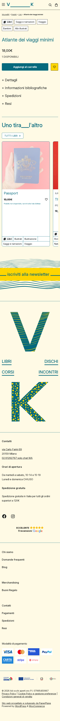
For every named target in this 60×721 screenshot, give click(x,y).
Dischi (51, 361)
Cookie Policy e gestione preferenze (37, 693)
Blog (4, 567)
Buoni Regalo (9, 590)
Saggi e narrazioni (25, 22)
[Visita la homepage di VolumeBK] (20, 5)
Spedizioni (13, 96)
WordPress (20, 706)
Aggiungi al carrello (25, 66)
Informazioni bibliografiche (26, 88)
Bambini (7, 28)
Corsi (8, 372)
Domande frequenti (13, 559)
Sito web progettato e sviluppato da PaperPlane (26, 703)
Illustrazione (30, 239)
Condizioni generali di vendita (17, 696)
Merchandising (10, 582)
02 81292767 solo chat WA (17, 458)
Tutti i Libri (11, 135)
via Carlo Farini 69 (12, 449)
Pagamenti (8, 613)
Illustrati (18, 239)
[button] (54, 67)
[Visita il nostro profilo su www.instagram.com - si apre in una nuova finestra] (12, 516)
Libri (7, 361)
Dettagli (11, 80)
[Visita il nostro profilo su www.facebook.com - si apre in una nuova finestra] (4, 516)
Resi (8, 104)
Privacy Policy (9, 693)
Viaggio (42, 22)
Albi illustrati (21, 28)
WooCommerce (37, 706)
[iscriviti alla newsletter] (30, 274)
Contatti (6, 605)
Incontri (48, 372)
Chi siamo (7, 552)
